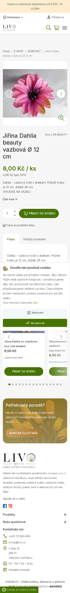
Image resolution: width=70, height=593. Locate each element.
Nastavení (35, 312)
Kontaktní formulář (16, 570)
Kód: (47, 134)
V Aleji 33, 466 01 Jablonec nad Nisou (20, 553)
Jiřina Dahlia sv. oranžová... (21, 341)
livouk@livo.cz (14, 542)
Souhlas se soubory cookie (19, 589)
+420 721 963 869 (16, 536)
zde (35, 302)
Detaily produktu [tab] (34, 239)
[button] (61, 93)
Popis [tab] (11, 239)
